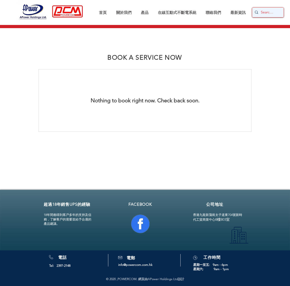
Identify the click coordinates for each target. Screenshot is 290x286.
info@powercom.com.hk (135, 265)
